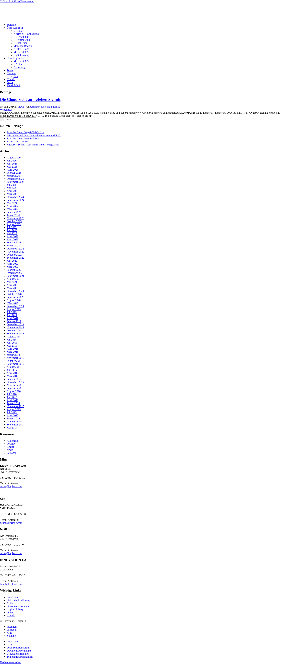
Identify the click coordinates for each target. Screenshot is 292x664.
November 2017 (15, 357)
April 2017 (12, 373)
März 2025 (12, 194)
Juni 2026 (12, 163)
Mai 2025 (12, 187)
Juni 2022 (12, 260)
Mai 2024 (12, 203)
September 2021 (15, 275)
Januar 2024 (13, 215)
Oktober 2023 (14, 221)
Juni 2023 (12, 230)
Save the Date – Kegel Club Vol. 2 (25, 138)
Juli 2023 (12, 227)
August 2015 (14, 409)
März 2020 (12, 303)
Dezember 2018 (15, 324)
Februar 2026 (14, 172)
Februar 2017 (14, 379)
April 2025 (12, 190)
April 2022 (12, 263)
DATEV (11, 443)
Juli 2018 (12, 339)
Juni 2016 (12, 397)
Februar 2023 (14, 242)
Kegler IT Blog (15, 609)
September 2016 (15, 388)
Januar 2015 (13, 418)
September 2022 (15, 257)
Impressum (12, 597)
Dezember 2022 (15, 248)
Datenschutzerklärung (18, 600)
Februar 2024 (14, 212)
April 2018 (12, 348)
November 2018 (15, 327)
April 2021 (12, 285)
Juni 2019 (12, 315)
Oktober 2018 (14, 330)
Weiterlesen (6, 109)
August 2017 (14, 366)
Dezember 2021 (15, 272)
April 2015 (12, 415)
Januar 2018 (13, 354)
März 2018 (12, 351)
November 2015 (15, 406)
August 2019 (14, 309)
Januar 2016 (13, 403)
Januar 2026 (13, 175)
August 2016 (14, 391)
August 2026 (14, 157)
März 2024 (12, 209)
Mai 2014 (12, 427)
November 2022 (15, 251)
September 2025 (15, 181)
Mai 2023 (12, 233)
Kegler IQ (12, 446)
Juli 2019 (12, 312)
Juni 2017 (12, 369)
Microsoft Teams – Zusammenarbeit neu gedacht (33, 144)
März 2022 (12, 266)
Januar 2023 (13, 245)
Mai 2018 (12, 345)
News (21, 106)
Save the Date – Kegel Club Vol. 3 (25, 132)
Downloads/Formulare (19, 606)
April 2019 (12, 318)
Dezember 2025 (15, 178)
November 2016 (15, 385)
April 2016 (12, 400)
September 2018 (15, 333)
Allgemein (12, 440)
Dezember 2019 (15, 306)
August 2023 (14, 224)
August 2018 (14, 336)
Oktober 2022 (14, 254)
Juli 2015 (12, 412)
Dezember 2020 (15, 291)
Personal (11, 452)
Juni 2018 (12, 342)
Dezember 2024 (15, 197)
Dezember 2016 (15, 382)
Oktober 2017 (14, 360)
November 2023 (15, 218)
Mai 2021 (12, 282)
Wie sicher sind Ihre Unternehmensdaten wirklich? (33, 135)
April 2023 (12, 236)
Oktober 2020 (14, 294)
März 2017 (12, 376)
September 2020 (15, 297)
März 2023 (12, 239)
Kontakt (11, 615)
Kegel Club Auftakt (17, 141)
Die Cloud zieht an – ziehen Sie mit (30, 99)
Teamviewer (27, 1)
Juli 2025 (12, 184)
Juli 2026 (12, 160)
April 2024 (12, 206)
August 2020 (14, 300)
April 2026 (12, 169)
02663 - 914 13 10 (10, 1)
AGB (10, 603)
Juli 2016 (12, 394)
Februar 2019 (14, 321)
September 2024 (15, 200)
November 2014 (15, 421)
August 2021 (14, 278)
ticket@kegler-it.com (11, 486)
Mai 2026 (12, 166)
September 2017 (15, 363)
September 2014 (15, 424)
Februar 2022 (14, 269)
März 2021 (12, 288)
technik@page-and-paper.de (45, 106)
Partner (10, 612)
